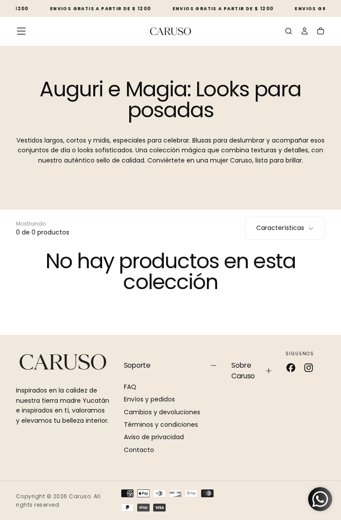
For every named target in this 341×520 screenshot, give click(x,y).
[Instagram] (308, 367)
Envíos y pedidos (149, 399)
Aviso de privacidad (154, 437)
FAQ (130, 386)
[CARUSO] (63, 362)
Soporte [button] (137, 365)
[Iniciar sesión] (304, 32)
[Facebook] (290, 367)
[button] (21, 31)
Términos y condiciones (161, 424)
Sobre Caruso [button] (242, 370)
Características (280, 227)
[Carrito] (320, 32)
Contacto (139, 449)
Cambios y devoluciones (162, 412)
